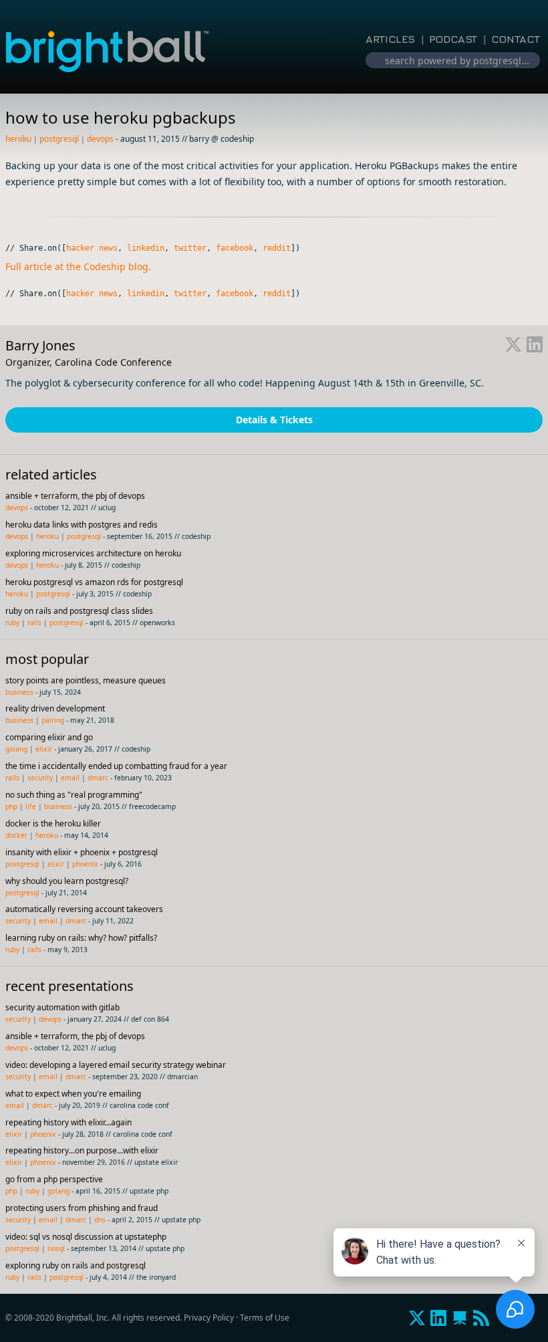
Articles (390, 39)
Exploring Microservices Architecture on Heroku (93, 553)
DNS (100, 1219)
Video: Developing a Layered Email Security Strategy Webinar (115, 1065)
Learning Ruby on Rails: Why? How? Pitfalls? (81, 937)
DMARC (98, 777)
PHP (11, 806)
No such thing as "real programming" (73, 794)
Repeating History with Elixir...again (68, 1122)
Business (19, 692)
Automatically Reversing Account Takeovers (84, 909)
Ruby (12, 622)
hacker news (92, 248)
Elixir (43, 749)
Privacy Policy (209, 1317)
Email (70, 777)
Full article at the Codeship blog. (78, 266)
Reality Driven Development (55, 708)
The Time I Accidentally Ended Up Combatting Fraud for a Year (116, 766)
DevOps (100, 138)
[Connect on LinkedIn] (535, 345)
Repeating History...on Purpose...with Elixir (81, 1150)
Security (40, 777)
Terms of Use (264, 1317)
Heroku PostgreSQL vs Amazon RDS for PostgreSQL (94, 582)
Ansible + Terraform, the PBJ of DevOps (75, 495)
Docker (16, 835)
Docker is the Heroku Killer (53, 823)
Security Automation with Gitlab (62, 1007)
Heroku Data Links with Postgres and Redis (81, 524)
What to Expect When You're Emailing (73, 1093)
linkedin (145, 248)
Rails (34, 622)
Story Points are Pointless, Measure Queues (85, 680)
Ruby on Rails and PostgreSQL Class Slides (79, 611)
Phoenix (85, 864)
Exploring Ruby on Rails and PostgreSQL (75, 1265)
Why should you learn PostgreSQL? (66, 881)
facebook (234, 248)
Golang (16, 749)
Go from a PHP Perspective (54, 1179)
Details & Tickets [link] (274, 419)
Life (30, 806)
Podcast (453, 39)
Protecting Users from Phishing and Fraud (81, 1208)
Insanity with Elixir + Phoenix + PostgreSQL (81, 852)
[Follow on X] (513, 345)
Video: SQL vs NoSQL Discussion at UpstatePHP (85, 1236)
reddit (277, 248)
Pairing (52, 720)
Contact (515, 39)
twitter (190, 248)
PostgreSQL (59, 138)
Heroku (18, 138)
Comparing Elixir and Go (49, 737)
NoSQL (56, 1248)
